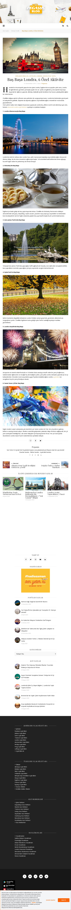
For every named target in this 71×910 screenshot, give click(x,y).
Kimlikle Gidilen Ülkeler (23, 789)
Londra (39, 76)
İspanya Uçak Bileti (21, 784)
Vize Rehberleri (21, 822)
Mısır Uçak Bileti (20, 771)
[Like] (30, 440)
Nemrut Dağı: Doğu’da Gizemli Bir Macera (34, 602)
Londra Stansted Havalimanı (23, 849)
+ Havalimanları (19, 836)
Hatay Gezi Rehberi (21, 811)
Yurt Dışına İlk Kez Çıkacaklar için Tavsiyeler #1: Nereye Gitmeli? (38, 611)
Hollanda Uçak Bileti (21, 773)
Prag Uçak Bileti (20, 747)
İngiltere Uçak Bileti (21, 780)
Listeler (32, 76)
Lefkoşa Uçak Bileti (21, 749)
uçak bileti (56, 377)
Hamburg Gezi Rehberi (22, 816)
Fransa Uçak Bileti (20, 782)
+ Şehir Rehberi (19, 802)
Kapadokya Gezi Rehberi (22, 805)
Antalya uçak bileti (20, 744)
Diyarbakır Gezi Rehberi (22, 813)
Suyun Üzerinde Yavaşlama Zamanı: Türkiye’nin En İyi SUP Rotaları (37, 676)
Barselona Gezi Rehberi (22, 818)
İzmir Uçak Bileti (20, 735)
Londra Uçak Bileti (20, 740)
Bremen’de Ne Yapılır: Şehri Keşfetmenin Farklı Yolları (38, 695)
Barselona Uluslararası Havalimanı (25, 851)
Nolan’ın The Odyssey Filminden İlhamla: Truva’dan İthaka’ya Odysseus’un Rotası (37, 666)
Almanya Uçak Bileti (21, 767)
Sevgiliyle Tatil (49, 76)
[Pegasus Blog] (35, 9)
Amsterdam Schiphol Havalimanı (25, 854)
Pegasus (44, 83)
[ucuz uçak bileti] (35, 581)
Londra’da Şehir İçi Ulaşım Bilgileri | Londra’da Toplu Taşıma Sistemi (37, 686)
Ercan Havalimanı (20, 845)
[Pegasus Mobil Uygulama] (35, 882)
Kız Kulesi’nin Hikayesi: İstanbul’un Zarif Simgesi (36, 620)
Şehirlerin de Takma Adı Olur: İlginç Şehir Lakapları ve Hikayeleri (37, 630)
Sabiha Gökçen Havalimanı (23, 838)
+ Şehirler (18, 729)
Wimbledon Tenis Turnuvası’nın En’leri (12, 493)
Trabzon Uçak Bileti (21, 738)
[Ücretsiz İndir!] (35, 886)
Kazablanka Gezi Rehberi (22, 820)
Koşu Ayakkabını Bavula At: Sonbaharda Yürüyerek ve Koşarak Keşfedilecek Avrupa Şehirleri (37, 705)
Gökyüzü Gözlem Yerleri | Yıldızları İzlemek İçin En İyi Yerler (37, 640)
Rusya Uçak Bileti (20, 778)
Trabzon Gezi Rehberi (22, 809)
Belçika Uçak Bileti (20, 769)
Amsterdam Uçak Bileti (22, 742)
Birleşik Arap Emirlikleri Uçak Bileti (25, 776)
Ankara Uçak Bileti (20, 733)
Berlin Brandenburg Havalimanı (24, 847)
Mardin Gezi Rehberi (21, 807)
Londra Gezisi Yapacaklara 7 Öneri (56, 493)
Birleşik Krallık (15, 31)
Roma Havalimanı (20, 856)
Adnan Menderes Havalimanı (24, 843)
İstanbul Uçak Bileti (21, 731)
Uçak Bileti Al (20, 751)
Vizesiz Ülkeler (20, 787)
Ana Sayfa (6, 31)
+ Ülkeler (17, 764)
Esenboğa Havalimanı (21, 840)
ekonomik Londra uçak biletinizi (17, 107)
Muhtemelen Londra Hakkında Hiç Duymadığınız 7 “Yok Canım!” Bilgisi (34, 495)
